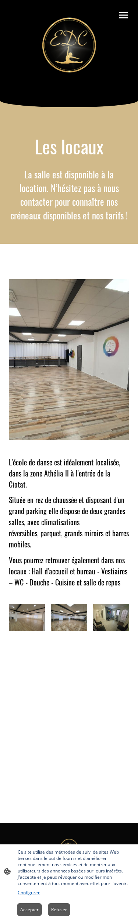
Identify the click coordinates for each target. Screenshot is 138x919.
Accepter (29, 909)
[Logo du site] (69, 44)
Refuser (59, 909)
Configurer (29, 892)
